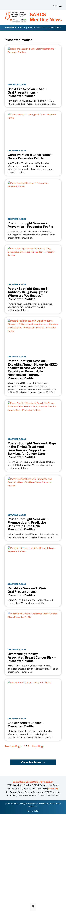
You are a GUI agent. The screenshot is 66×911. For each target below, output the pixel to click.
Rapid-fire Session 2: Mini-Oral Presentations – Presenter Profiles (27, 92)
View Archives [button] (31, 762)
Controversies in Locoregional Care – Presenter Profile (30, 156)
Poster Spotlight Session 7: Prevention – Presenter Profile (30, 224)
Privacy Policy (33, 811)
